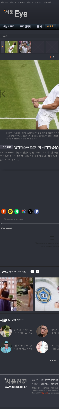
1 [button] (50, 360)
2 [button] (52, 360)
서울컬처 (47, 2)
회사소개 (34, 384)
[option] (16, 293)
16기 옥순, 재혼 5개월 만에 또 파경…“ (36, 348)
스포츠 (4, 36)
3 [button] (55, 360)
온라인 (55, 379)
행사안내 (54, 384)
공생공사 (38, 2)
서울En (30, 2)
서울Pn (13, 2)
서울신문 (4, 2)
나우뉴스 (21, 2)
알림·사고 (44, 384)
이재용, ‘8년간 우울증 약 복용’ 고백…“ (36, 333)
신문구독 (34, 379)
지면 (50, 379)
